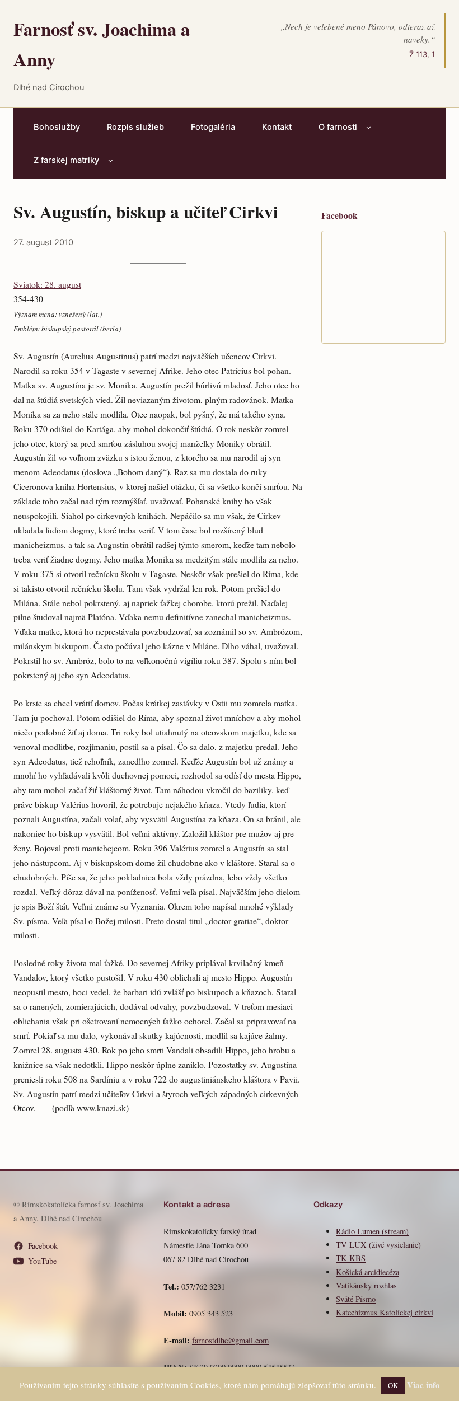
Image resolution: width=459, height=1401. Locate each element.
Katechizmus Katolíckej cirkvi (384, 1312)
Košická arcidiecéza (367, 1272)
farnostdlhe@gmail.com (230, 1340)
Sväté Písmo (356, 1299)
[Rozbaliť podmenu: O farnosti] (368, 127)
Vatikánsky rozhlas (366, 1285)
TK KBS (351, 1258)
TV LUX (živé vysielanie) (378, 1244)
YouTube (42, 1260)
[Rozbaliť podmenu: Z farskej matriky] (110, 160)
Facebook (43, 1245)
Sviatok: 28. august (47, 284)
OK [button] (393, 1385)
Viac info (423, 1385)
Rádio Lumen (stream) (372, 1231)
